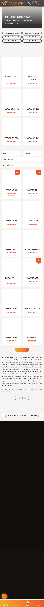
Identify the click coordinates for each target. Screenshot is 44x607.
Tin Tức (4, 491)
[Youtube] (9, 544)
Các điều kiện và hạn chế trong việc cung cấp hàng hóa (20, 528)
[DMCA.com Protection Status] (8, 469)
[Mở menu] (40, 3)
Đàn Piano (16, 20)
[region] (22, 590)
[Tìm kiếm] (29, 3)
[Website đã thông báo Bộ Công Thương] (23, 469)
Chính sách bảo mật (16, 596)
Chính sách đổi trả (8, 521)
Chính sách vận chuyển (10, 518)
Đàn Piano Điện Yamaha (12, 33)
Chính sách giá (7, 511)
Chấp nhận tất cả (22, 603)
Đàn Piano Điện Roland (32, 33)
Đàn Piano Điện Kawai (12, 37)
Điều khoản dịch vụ (8, 504)
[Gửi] (40, 538)
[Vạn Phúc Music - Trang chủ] (12, 3)
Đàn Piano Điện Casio (12, 41)
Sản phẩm (5, 488)
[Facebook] (4, 544)
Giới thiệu (5, 484)
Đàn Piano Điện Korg (32, 37)
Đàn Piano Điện (28, 20)
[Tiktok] (14, 544)
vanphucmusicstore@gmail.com (12, 462)
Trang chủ (7, 20)
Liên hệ (4, 495)
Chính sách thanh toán (9, 515)
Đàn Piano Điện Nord (32, 41)
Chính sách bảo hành (9, 525)
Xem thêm (22, 350)
